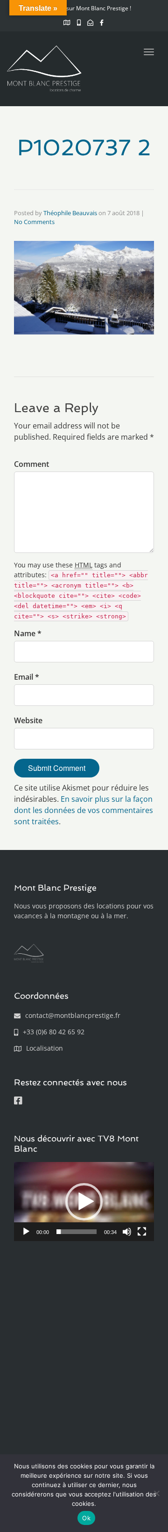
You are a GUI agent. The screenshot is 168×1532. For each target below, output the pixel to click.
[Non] (156, 1493)
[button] (84, 1201)
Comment (31, 464)
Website (28, 720)
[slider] (76, 1231)
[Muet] (127, 1231)
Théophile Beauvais (70, 213)
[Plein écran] (142, 1231)
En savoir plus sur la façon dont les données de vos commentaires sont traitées (83, 810)
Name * (28, 633)
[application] (84, 1201)
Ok (86, 1518)
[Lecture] (26, 1231)
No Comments (34, 222)
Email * (26, 677)
